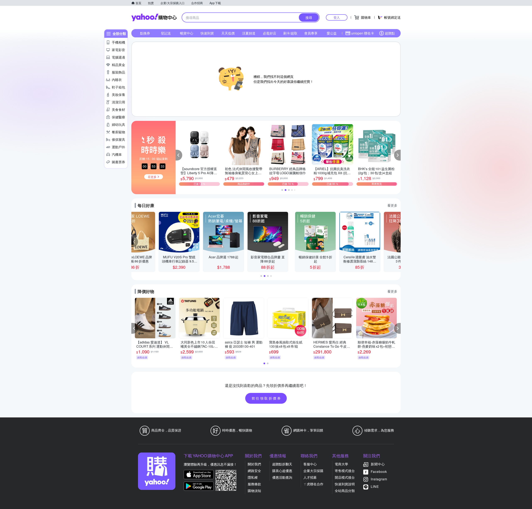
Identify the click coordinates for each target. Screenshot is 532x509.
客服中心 (310, 464)
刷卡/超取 (290, 33)
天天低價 (228, 33)
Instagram (379, 479)
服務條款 (254, 484)
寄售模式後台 (345, 470)
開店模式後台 (345, 477)
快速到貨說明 (345, 484)
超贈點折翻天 (282, 464)
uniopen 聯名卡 (362, 33)
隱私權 (253, 477)
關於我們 (254, 464)
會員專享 (311, 33)
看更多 (392, 205)
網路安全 (254, 470)
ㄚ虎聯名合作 (313, 484)
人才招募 (310, 477)
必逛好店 (269, 33)
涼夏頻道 (248, 33)
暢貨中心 (186, 33)
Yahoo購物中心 (154, 17)
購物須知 (254, 490)
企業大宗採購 (313, 470)
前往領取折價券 (267, 398)
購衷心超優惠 (282, 470)
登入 (337, 17)
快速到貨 (207, 33)
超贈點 (390, 33)
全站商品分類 (345, 490)
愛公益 (332, 33)
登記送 (166, 33)
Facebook (379, 471)
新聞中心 (378, 464)
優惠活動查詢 (282, 477)
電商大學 (341, 464)
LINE (375, 486)
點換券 (145, 33)
